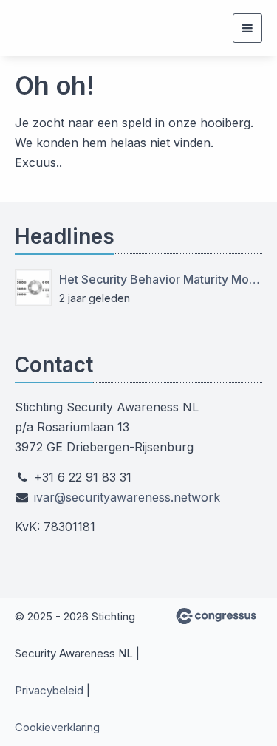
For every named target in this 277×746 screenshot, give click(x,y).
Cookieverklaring (57, 727)
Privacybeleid (49, 690)
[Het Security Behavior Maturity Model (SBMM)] (33, 287)
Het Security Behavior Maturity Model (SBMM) (160, 279)
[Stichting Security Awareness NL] (42, 28)
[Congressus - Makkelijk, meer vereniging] (216, 616)
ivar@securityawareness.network (127, 497)
